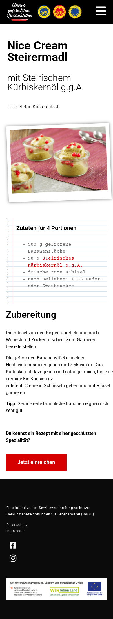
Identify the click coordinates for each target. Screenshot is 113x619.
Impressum (16, 531)
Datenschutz (17, 525)
